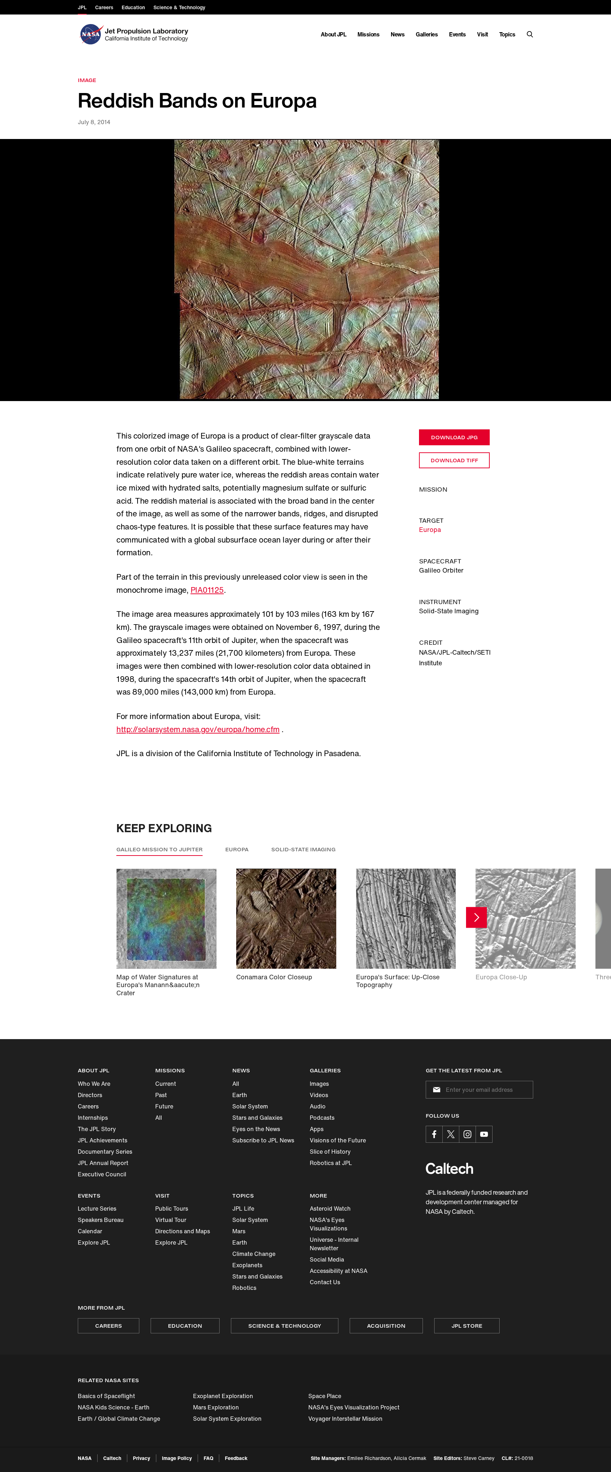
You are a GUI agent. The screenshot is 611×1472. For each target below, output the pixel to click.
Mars (238, 1231)
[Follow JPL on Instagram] (467, 1134)
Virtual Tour (170, 1220)
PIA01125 (207, 590)
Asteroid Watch (330, 1208)
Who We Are (94, 1083)
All (158, 1117)
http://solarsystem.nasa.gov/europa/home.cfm (197, 729)
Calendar (90, 1231)
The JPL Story (97, 1129)
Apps (317, 1129)
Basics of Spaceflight (106, 1396)
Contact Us (325, 1282)
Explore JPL (94, 1242)
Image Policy (177, 1458)
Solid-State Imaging (303, 849)
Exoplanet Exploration (223, 1396)
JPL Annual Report (103, 1163)
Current (165, 1083)
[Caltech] (449, 1168)
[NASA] (90, 34)
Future (164, 1106)
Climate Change (253, 1254)
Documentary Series (105, 1151)
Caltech (112, 1458)
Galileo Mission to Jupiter (159, 849)
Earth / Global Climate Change (119, 1418)
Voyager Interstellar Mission (345, 1418)
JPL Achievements (102, 1140)
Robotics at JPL (331, 1163)
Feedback (236, 1458)
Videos (319, 1095)
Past (161, 1095)
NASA (85, 1458)
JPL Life (243, 1208)
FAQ (208, 1458)
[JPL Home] (148, 34)
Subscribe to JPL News (263, 1140)
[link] (305, 270)
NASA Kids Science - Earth (114, 1407)
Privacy (141, 1458)
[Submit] (435, 1089)
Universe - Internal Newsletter (334, 1243)
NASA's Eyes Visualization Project (354, 1407)
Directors (90, 1095)
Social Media (327, 1259)
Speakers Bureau (101, 1220)
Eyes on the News (256, 1129)
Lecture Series (97, 1208)
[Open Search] (530, 34)
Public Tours (171, 1208)
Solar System (250, 1106)
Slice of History (330, 1151)
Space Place (324, 1396)
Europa (430, 529)
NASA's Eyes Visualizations (328, 1224)
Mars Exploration (216, 1407)
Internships (93, 1117)
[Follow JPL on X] (450, 1134)
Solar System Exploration (227, 1418)
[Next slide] (476, 917)
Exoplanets (247, 1265)
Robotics (244, 1287)
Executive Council (102, 1174)
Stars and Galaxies (257, 1117)
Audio (318, 1106)
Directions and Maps (182, 1231)
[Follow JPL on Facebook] (434, 1134)
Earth (239, 1095)
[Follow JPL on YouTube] (484, 1134)
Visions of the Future (338, 1140)
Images (319, 1083)
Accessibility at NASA (338, 1271)
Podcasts (322, 1117)
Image (87, 80)
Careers (88, 1106)
